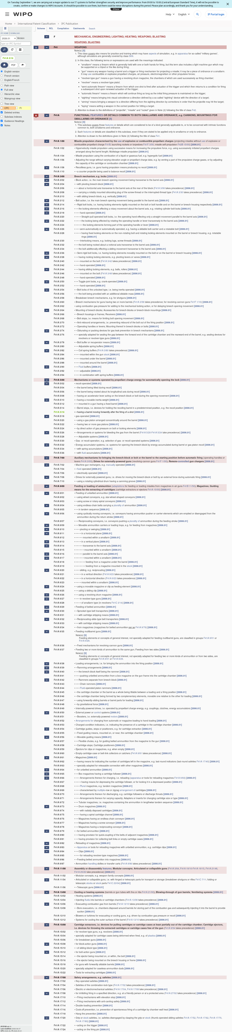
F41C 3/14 (117, 602)
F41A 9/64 (59, 769)
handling (92, 863)
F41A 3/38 (59, 257)
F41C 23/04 (113, 883)
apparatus (183, 53)
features (109, 124)
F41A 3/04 (59, 184)
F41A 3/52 (59, 285)
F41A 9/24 (59, 586)
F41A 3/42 (106, 261)
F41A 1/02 (59, 148)
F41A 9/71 (59, 798)
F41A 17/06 (59, 989)
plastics (151, 935)
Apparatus (82, 847)
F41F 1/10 (196, 301)
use (90, 74)
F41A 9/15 (59, 549)
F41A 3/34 (59, 248)
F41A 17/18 (59, 1013)
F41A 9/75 (59, 814)
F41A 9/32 (59, 619)
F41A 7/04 (59, 468)
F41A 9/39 (59, 667)
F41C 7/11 (201, 879)
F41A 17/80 (81, 1021)
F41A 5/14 (59, 407)
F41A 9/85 (59, 855)
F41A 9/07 (59, 521)
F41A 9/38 (59, 663)
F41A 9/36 (59, 645)
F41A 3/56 (59, 293)
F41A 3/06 (59, 188)
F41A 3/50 (59, 281)
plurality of (119, 505)
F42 (194, 110)
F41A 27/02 (171, 993)
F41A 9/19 (59, 565)
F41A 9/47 (59, 700)
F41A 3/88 (59, 362)
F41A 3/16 (59, 208)
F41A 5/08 (59, 395)
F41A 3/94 (59, 374)
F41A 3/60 (59, 301)
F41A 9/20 (59, 570)
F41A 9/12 (59, 537)
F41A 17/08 (133, 989)
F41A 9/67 (59, 781)
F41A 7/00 (59, 457)
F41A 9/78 (59, 826)
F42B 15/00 (183, 144)
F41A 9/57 (59, 741)
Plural (83, 786)
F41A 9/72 (59, 802)
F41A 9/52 (59, 720)
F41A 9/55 (59, 732)
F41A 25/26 (80, 871)
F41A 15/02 (59, 931)
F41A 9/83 (179, 777)
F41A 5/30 (59, 440)
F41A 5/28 (59, 436)
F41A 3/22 (59, 220)
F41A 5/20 (59, 420)
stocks (89, 883)
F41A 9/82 (59, 843)
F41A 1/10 (59, 171)
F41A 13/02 (59, 895)
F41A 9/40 (59, 671)
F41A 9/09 (59, 525)
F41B (107, 144)
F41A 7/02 (59, 464)
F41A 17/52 (190, 1017)
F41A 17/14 (59, 1005)
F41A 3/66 (59, 314)
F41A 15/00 (153, 489)
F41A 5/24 (59, 428)
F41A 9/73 (59, 806)
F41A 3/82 (59, 350)
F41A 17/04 (59, 985)
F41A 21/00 (148, 892)
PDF (13, 65)
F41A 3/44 (59, 269)
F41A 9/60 (59, 753)
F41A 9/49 (59, 708)
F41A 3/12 (59, 200)
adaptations (118, 486)
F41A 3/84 (59, 354)
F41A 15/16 (59, 960)
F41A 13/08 (132, 899)
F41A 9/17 (59, 557)
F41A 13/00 (60, 892)
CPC (6, 108)
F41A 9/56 (59, 736)
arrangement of (127, 790)
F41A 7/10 (59, 481)
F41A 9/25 (59, 590)
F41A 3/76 (59, 334)
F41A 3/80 (59, 346)
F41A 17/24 (59, 1029)
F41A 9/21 (59, 574)
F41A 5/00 (59, 379)
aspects (152, 53)
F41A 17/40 (202, 761)
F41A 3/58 (59, 297)
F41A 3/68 (59, 318)
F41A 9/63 (59, 765)
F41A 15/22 (59, 972)
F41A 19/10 (186, 868)
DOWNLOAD (15, 33)
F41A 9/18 (59, 561)
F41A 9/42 (59, 679)
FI (21, 108)
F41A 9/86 (59, 859)
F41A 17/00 (60, 977)
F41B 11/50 (189, 486)
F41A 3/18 (59, 212)
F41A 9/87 (59, 863)
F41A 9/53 (59, 724)
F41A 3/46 (59, 273)
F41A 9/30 (59, 610)
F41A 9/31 (59, 614)
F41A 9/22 (59, 578)
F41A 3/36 (59, 252)
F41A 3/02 (59, 179)
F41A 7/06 (59, 472)
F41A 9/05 (59, 509)
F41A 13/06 (59, 903)
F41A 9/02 (59, 497)
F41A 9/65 (59, 773)
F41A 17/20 (59, 1017)
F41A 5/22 (59, 424)
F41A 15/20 (59, 968)
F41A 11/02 (59, 875)
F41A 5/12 (59, 403)
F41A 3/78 (59, 342)
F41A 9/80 (59, 834)
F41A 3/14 (59, 204)
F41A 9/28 (59, 602)
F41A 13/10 (123, 903)
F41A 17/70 (215, 1017)
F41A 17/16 (59, 1009)
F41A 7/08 (59, 477)
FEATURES (96, 115)
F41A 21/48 (211, 868)
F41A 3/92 (59, 370)
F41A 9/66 (59, 777)
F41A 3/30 (178, 192)
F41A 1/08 (59, 167)
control (97, 712)
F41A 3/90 (59, 366)
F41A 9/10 (59, 529)
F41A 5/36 (59, 452)
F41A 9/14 (59, 545)
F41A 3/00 (59, 176)
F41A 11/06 (59, 887)
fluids (87, 899)
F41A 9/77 (59, 822)
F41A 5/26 (59, 432)
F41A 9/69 (59, 790)
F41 (56, 47)
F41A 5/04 (59, 387)
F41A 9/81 (137, 753)
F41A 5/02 (59, 383)
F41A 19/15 (198, 868)
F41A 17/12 (59, 1001)
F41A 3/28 (59, 233)
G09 (131, 56)
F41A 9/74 (59, 810)
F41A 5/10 (59, 399)
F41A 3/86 (59, 358)
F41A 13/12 (59, 919)
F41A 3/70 (59, 322)
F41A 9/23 (108, 574)
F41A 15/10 (59, 947)
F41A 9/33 (59, 623)
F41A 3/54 (59, 289)
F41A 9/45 (59, 692)
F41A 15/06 (59, 939)
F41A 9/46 (59, 696)
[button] (46, 36)
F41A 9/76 (59, 818)
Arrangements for (84, 720)
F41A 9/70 (59, 794)
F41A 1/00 (59, 140)
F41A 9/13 (59, 541)
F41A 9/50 (59, 712)
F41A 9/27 (59, 598)
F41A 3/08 (159, 188)
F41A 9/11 (59, 533)
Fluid (81, 366)
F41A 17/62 (202, 1017)
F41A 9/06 (59, 513)
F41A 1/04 (59, 155)
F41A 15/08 (59, 943)
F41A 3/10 (59, 196)
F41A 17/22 (59, 1025)
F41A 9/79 (141, 627)
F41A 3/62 (59, 306)
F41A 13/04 (59, 899)
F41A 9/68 (59, 786)
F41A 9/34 (59, 627)
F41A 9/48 (59, 704)
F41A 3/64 (59, 310)
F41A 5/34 (59, 448)
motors (114, 716)
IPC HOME (5, 33)
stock (106, 354)
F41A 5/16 (8, 58)
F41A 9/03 (59, 501)
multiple (101, 790)
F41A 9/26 (59, 594)
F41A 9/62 (59, 761)
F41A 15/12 (59, 952)
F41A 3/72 (59, 326)
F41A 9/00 (59, 486)
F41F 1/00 (161, 461)
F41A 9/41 (59, 675)
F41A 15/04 (59, 935)
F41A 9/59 (59, 749)
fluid (84, 452)
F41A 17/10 (59, 997)
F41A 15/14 (59, 956)
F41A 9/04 (59, 505)
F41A (56, 115)
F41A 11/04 (59, 879)
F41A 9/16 (59, 553)
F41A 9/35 (59, 631)
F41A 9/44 (59, 687)
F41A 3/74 (59, 330)
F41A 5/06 (59, 391)
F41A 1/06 (59, 159)
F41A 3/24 (59, 224)
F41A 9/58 (59, 745)
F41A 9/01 (59, 492)
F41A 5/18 (59, 416)
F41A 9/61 (59, 757)
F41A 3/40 (59, 261)
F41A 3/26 (59, 228)
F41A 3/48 (106, 273)
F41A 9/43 (59, 683)
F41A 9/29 (59, 606)
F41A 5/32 (59, 444)
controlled (183, 461)
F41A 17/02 (59, 981)
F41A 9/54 (59, 728)
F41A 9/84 (59, 851)
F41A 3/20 (59, 216)
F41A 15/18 (59, 964)
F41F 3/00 (148, 144)
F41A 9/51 (59, 716)
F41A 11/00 (60, 868)
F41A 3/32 (59, 244)
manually (110, 464)
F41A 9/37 (59, 649)
